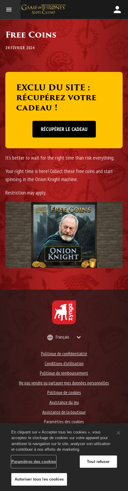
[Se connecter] (117, 9)
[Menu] (10, 9)
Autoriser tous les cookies (39, 479)
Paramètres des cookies (64, 421)
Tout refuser (98, 461)
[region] (64, 457)
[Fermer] (118, 432)
